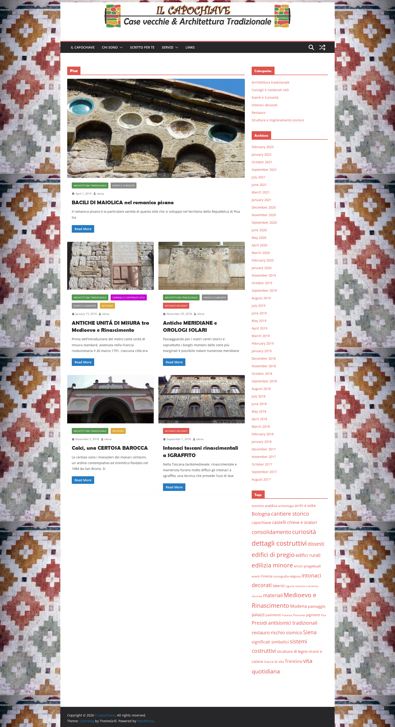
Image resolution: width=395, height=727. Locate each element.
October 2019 (262, 283)
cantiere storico (290, 513)
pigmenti (313, 615)
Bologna (261, 514)
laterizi (279, 585)
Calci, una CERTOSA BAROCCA (110, 448)
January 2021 (262, 200)
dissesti (316, 543)
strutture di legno (292, 651)
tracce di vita (274, 661)
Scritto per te (142, 47)
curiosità (304, 532)
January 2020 (262, 268)
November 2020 (264, 215)
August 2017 (261, 479)
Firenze (266, 576)
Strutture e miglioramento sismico (278, 120)
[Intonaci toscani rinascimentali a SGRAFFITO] (201, 399)
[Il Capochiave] (197, 5)
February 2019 (263, 343)
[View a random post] (322, 47)
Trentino (293, 661)
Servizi (167, 47)
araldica (271, 505)
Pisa (323, 615)
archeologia (286, 506)
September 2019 (264, 290)
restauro (261, 632)
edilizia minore (272, 565)
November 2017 (264, 457)
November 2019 (264, 275)
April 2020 (259, 245)
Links (190, 47)
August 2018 (261, 389)
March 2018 (261, 426)
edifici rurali (308, 555)
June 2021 (259, 184)
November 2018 (264, 366)
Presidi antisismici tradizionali (284, 622)
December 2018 (264, 358)
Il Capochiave (83, 47)
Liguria (290, 586)
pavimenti (273, 615)
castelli (279, 522)
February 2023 (263, 147)
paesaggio (317, 606)
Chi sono (110, 47)
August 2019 (261, 298)
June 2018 (259, 404)
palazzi (258, 614)
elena (100, 194)
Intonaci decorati (176, 305)
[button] (120, 47)
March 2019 (261, 336)
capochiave (261, 522)
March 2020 (261, 253)
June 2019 (259, 313)
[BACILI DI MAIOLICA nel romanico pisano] (156, 128)
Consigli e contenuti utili (128, 297)
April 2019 (259, 328)
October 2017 (262, 464)
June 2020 (259, 230)
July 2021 (258, 177)
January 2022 (262, 154)
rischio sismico (286, 632)
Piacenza (287, 615)
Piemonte (299, 615)
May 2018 (259, 411)
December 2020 (264, 207)
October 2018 (262, 373)
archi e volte (305, 505)
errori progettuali (307, 566)
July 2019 (258, 305)
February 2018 (263, 434)
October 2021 (262, 162)
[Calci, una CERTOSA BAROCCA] (110, 399)
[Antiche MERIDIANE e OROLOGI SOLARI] (201, 266)
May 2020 (259, 237)
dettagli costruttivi (279, 543)
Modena (298, 606)
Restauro (107, 305)
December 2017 (264, 449)
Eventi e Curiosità (123, 185)
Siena (310, 632)
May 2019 (259, 321)
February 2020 (263, 260)
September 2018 (264, 381)
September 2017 (264, 472)
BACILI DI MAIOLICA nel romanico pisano (123, 202)
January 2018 (262, 441)
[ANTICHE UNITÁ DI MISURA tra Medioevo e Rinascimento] (110, 266)
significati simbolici (270, 642)
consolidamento (271, 532)
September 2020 (264, 222)
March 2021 (261, 192)
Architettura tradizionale (90, 185)
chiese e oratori (302, 522)
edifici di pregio (273, 554)
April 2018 (259, 419)
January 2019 (262, 351)
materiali (273, 595)
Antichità (258, 506)
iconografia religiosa (287, 576)
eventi (256, 576)
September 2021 (264, 169)
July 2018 (258, 396)
